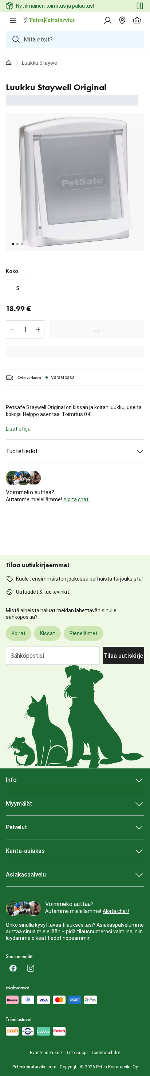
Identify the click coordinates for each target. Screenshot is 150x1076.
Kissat (47, 633)
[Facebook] (13, 968)
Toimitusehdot (105, 1052)
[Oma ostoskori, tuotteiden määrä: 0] (137, 20)
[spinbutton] (25, 329)
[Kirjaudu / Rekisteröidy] (107, 20)
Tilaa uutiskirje (123, 655)
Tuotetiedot (22, 451)
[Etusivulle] (9, 63)
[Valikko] (13, 20)
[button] (12, 329)
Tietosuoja (77, 1052)
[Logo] (49, 20)
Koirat (18, 633)
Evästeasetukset (46, 1052)
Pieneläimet (84, 633)
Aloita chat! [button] (76, 499)
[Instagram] (30, 968)
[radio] (17, 288)
